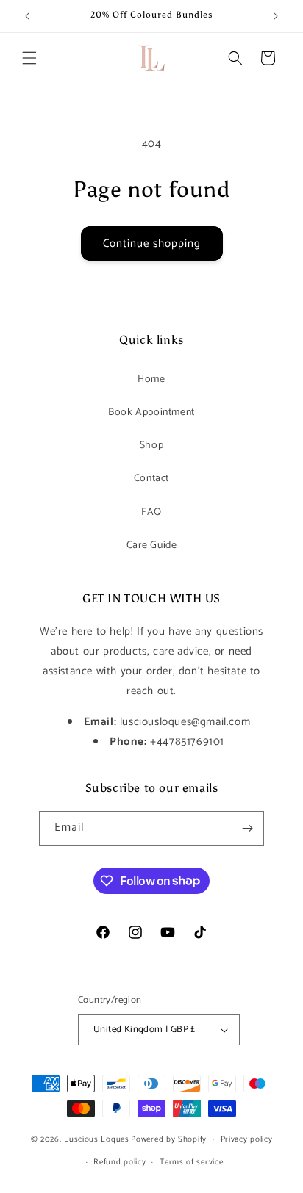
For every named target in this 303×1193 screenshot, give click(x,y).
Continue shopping (152, 243)
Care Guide (151, 545)
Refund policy (119, 1162)
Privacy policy (247, 1139)
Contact (151, 478)
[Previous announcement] (27, 16)
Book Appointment (151, 412)
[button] (29, 58)
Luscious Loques (96, 1139)
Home (151, 379)
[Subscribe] (247, 828)
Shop (151, 445)
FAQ (151, 512)
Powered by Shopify (169, 1139)
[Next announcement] (276, 16)
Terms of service (191, 1162)
